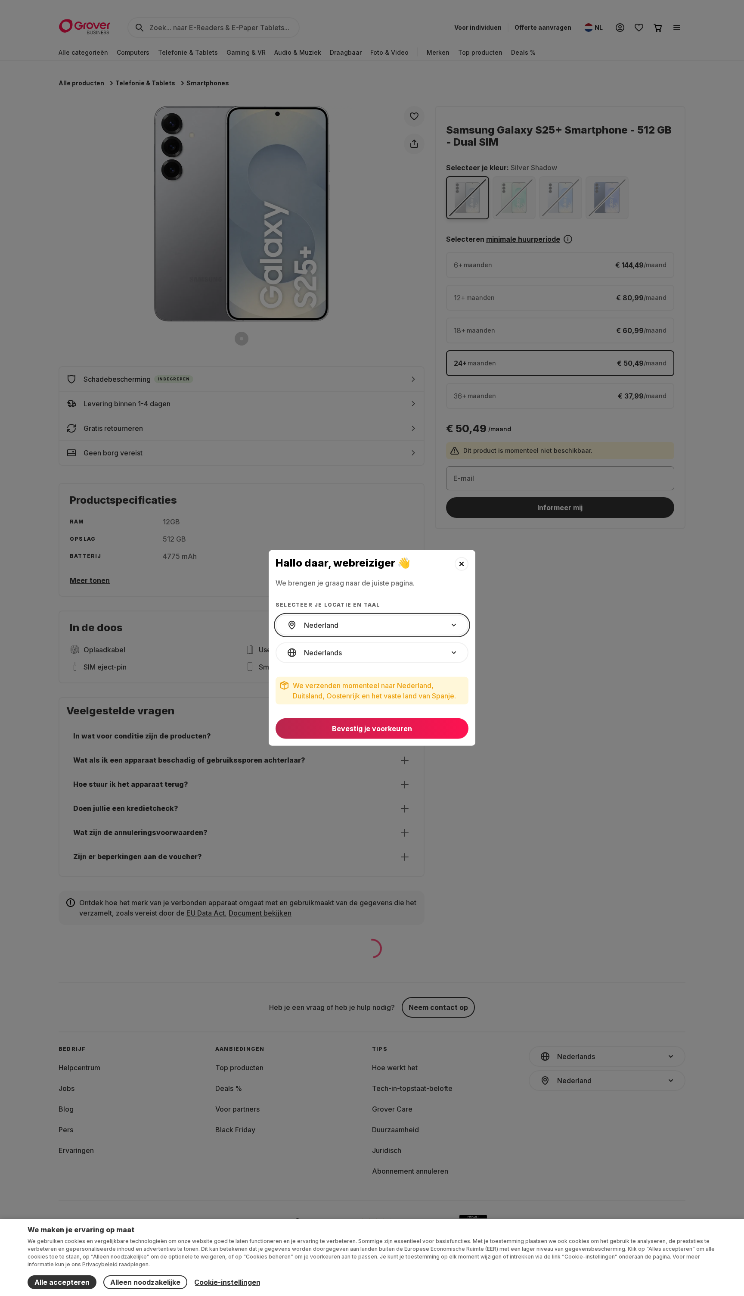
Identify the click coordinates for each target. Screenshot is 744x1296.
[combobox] (372, 625)
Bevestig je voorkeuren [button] (372, 728)
